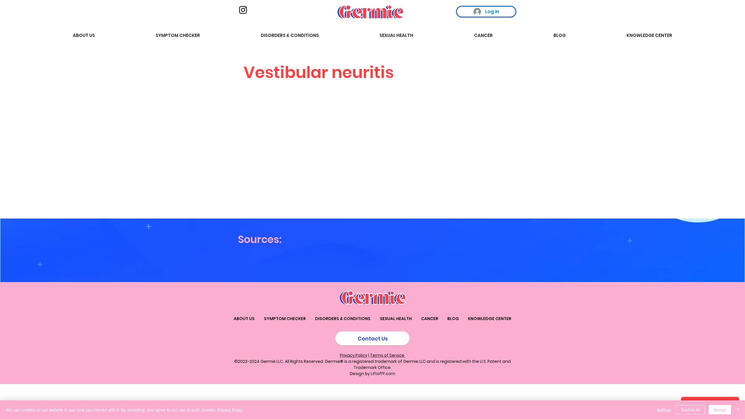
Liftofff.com (383, 374)
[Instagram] (243, 10)
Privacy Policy (353, 355)
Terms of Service (387, 355)
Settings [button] (664, 410)
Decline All (690, 410)
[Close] (738, 409)
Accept (720, 410)
